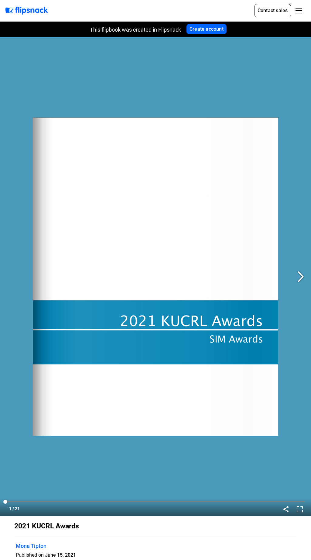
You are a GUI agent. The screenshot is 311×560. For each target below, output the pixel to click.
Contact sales (273, 10)
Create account (207, 29)
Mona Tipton (31, 546)
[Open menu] (299, 10)
